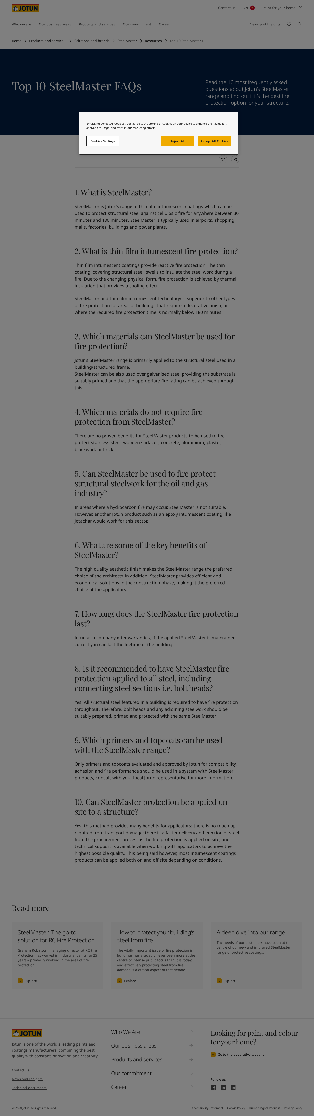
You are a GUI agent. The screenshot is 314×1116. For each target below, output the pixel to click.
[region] (158, 133)
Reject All (177, 141)
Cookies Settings (103, 141)
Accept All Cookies (214, 141)
